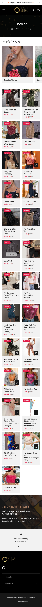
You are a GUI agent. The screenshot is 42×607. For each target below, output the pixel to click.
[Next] (38, 2)
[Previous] (3, 2)
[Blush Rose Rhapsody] (31, 160)
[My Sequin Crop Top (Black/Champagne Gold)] (31, 441)
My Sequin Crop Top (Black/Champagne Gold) (31, 456)
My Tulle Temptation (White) (28, 295)
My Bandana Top (30, 389)
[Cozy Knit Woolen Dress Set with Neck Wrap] (31, 98)
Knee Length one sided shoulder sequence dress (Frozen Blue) (30, 422)
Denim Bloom (9, 201)
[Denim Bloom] (11, 189)
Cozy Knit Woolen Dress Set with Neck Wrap (31, 112)
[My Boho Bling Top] (31, 217)
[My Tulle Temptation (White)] (31, 281)
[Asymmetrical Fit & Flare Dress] (11, 347)
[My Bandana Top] (31, 377)
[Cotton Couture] (31, 189)
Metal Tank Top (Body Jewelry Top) (30, 327)
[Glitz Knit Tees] (31, 130)
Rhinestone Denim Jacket (9, 390)
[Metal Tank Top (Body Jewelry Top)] (31, 313)
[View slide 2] (21, 546)
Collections (19, 29)
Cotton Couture (30, 201)
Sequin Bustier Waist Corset (10, 143)
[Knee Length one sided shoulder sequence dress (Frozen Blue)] (31, 407)
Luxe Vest (8, 261)
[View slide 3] (23, 546)
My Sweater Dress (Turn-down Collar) (11, 295)
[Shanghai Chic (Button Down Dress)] (11, 217)
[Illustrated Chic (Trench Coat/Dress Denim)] (11, 313)
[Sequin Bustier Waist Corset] (11, 130)
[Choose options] (17, 103)
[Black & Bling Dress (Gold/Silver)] (31, 249)
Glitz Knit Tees (29, 142)
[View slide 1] (18, 546)
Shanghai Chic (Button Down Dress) (10, 231)
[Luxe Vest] (11, 249)
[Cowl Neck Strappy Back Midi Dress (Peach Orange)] (11, 407)
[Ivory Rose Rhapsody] (11, 160)
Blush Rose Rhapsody (28, 173)
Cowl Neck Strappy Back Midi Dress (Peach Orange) (11, 422)
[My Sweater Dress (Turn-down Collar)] (11, 281)
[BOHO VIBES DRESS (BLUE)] (11, 441)
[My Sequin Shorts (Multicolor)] (31, 347)
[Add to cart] (36, 286)
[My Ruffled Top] (11, 475)
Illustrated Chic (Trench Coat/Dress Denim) (10, 328)
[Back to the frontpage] (12, 29)
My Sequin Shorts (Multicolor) (31, 360)
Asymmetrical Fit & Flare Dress (11, 360)
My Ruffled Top (10, 487)
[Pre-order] (17, 318)
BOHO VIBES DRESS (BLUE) (10, 454)
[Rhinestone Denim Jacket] (11, 377)
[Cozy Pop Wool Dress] (11, 98)
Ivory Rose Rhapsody (8, 173)
